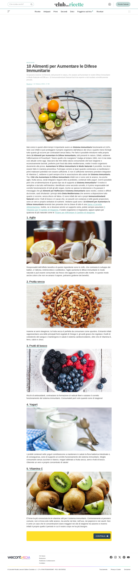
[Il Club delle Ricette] (69, 4)
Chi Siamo (42, 556)
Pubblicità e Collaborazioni (47, 561)
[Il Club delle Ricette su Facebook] (111, 558)
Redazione (42, 558)
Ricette (37, 12)
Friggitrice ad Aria (84, 12)
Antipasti (46, 12)
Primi (55, 12)
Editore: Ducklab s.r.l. (30, 569)
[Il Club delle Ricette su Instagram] (115, 558)
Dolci (72, 12)
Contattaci (42, 563)
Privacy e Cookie (116, 569)
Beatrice (29, 84)
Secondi (64, 12)
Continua (100, 536)
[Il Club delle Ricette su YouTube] (128, 558)
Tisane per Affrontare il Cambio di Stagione (75, 213)
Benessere (30, 62)
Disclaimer (127, 569)
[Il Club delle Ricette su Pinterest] (124, 558)
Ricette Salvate (123, 4)
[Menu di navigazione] (9, 11)
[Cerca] (31, 4)
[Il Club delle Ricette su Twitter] (119, 558)
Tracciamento (103, 569)
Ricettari (100, 12)
